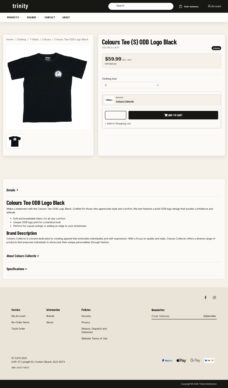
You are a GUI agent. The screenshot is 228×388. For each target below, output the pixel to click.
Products (13, 17)
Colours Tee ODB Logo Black (71, 39)
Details (11, 190)
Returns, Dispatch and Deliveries (94, 330)
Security (86, 316)
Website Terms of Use (94, 338)
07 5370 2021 (19, 358)
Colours (46, 39)
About (66, 17)
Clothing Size (109, 78)
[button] (21, 17)
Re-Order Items (20, 322)
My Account (18, 316)
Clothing (21, 39)
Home (9, 39)
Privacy (85, 322)
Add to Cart (175, 115)
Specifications (15, 269)
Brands (31, 17)
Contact (50, 17)
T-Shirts (34, 39)
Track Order (18, 328)
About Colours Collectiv (21, 256)
